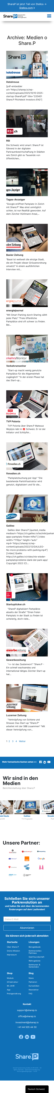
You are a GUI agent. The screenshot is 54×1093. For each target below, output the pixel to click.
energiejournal (14, 310)
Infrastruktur (12, 982)
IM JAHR (11, 986)
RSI (8, 140)
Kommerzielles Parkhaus (35, 952)
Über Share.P (13, 947)
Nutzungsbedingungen (24, 1071)
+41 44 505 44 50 (27, 1027)
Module (10, 978)
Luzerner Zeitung (16, 715)
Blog (31, 973)
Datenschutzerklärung (32, 1069)
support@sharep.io (27, 1010)
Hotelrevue (12, 81)
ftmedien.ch (13, 473)
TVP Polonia (13, 421)
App (9, 990)
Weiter (22, 741)
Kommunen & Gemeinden (34, 966)
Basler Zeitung (14, 254)
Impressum (12, 955)
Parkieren (33, 982)
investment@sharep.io (27, 1022)
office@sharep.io (27, 1016)
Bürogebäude (35, 947)
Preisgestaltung (14, 993)
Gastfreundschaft (36, 957)
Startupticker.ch (15, 604)
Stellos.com (26, 7)
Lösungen (34, 942)
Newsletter (34, 990)
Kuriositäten (34, 986)
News (31, 978)
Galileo (10, 525)
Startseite (12, 942)
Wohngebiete (35, 961)
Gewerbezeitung (16, 659)
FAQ (30, 993)
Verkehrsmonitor (16, 365)
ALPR (35, 1071)
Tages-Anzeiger (15, 199)
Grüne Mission (13, 951)
